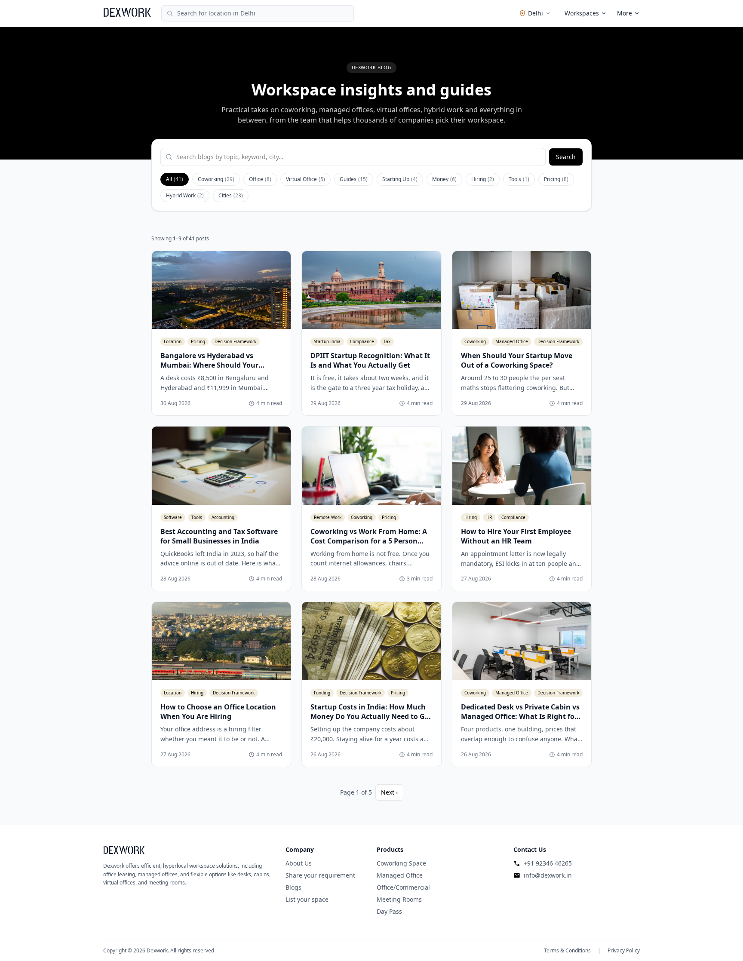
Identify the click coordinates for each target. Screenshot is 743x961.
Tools (519, 179)
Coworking (216, 179)
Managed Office (400, 875)
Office (260, 179)
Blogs (293, 887)
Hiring (482, 179)
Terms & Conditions (567, 950)
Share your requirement (320, 875)
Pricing (556, 179)
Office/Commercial (403, 887)
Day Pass (389, 911)
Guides (354, 179)
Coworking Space (401, 863)
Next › (389, 792)
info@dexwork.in (548, 875)
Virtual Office (305, 179)
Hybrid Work (185, 195)
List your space (307, 899)
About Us (299, 863)
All (174, 179)
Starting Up (400, 179)
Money (444, 179)
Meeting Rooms (399, 899)
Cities (230, 195)
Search (566, 157)
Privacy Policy (624, 950)
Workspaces (582, 13)
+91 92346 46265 (548, 863)
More (624, 13)
